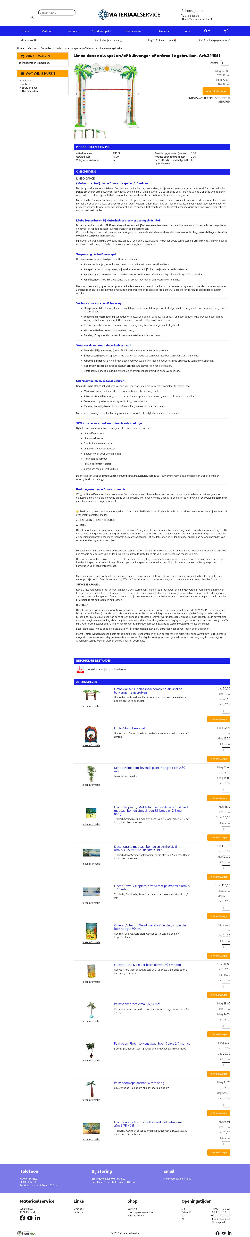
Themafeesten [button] (133, 31)
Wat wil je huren (40, 73)
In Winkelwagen (216, 91)
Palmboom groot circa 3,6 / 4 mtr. (137, 1004)
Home (25, 31)
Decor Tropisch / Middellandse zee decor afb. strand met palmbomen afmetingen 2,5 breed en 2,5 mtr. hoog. (151, 810)
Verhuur (32, 48)
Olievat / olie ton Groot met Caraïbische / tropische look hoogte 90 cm (150, 927)
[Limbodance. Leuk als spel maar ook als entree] (108, 94)
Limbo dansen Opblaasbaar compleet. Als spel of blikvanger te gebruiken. (148, 690)
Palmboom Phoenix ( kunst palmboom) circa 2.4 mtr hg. (152, 1043)
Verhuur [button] (73, 31)
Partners (78, 1212)
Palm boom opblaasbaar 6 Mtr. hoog (139, 1083)
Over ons (163, 31)
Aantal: (214, 63)
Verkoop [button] (47, 31)
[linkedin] (38, 1221)
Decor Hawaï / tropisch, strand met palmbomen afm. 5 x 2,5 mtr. (152, 887)
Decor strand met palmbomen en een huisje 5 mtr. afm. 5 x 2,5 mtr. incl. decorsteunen (148, 848)
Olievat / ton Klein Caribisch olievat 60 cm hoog (147, 965)
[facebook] (23, 1221)
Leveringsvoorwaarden (140, 1212)
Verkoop (26, 80)
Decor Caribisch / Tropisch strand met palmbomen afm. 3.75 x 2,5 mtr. (149, 1123)
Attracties (46, 48)
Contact (186, 31)
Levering (132, 1208)
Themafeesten (30, 91)
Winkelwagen (38, 56)
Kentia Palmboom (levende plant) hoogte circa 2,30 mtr (149, 769)
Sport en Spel (29, 87)
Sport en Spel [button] (101, 31)
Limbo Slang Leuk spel (129, 728)
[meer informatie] (91, 694)
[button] (77, 94)
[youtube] (31, 1221)
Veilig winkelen (136, 1215)
